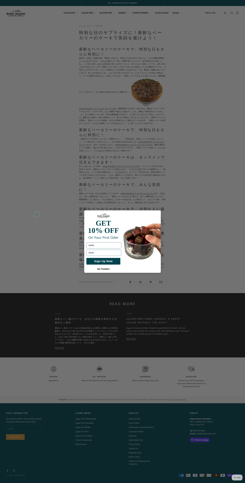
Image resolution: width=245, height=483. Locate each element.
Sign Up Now (103, 261)
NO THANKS (103, 269)
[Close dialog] (37, 214)
